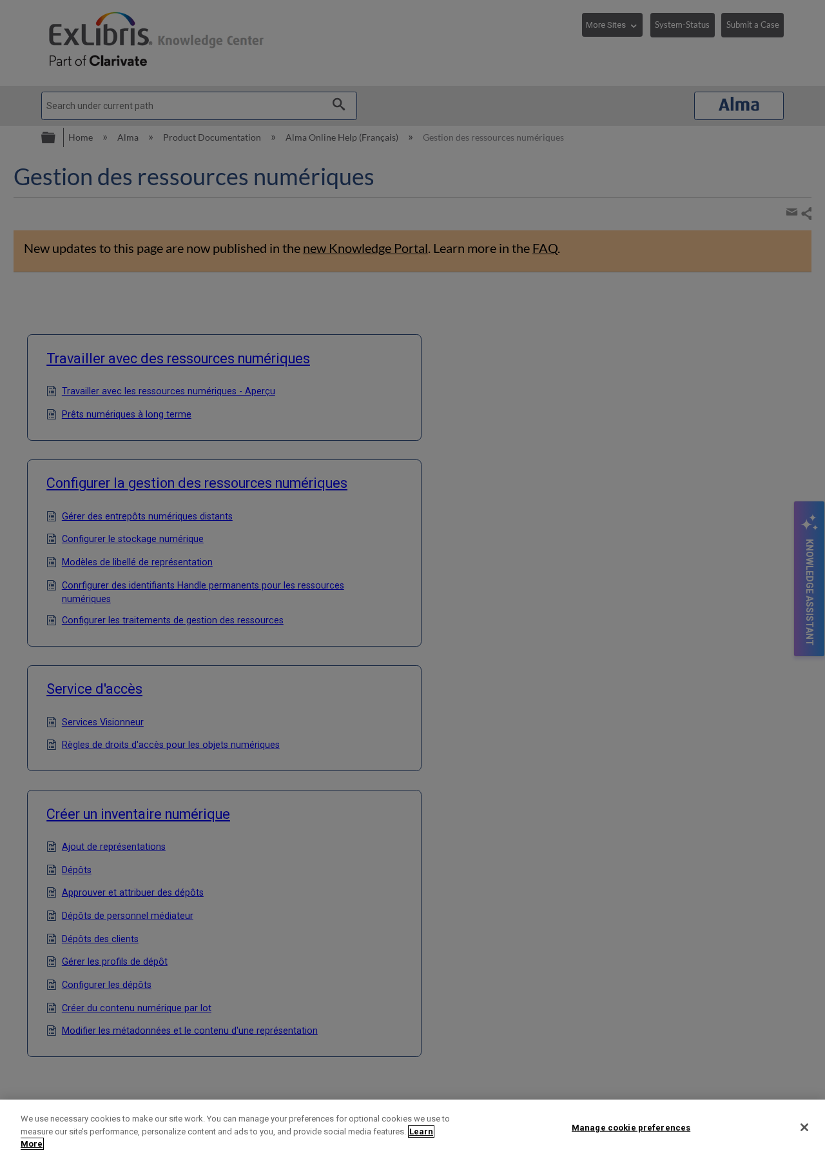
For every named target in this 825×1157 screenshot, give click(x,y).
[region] (412, 1128)
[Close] (804, 1127)
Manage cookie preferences (631, 1127)
